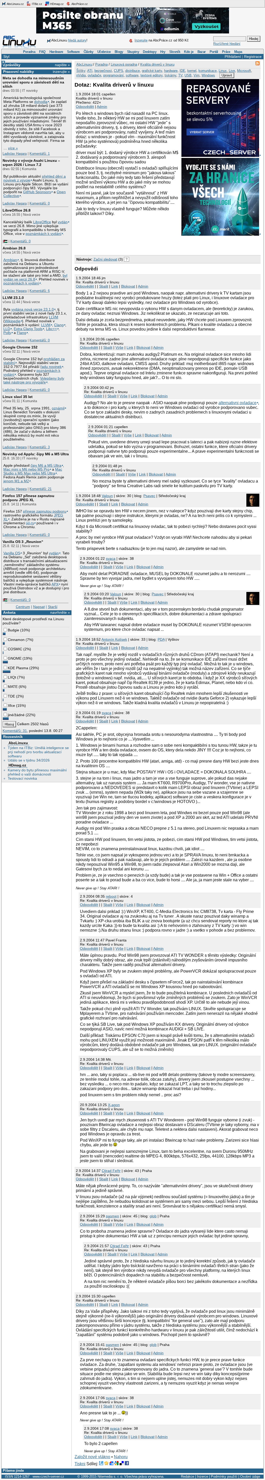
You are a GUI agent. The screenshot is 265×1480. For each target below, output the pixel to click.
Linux (223, 71)
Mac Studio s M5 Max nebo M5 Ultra (32, 471)
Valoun (107, 496)
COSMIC (15, 649)
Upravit (227, 75)
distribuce (132, 71)
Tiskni (80, 1464)
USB (188, 75)
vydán (63, 222)
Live (232, 71)
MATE (13, 687)
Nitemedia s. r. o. (110, 1476)
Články (88, 52)
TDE (11, 696)
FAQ (42, 52)
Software (73, 52)
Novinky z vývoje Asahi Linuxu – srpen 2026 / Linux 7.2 (31, 162)
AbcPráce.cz (79, 3)
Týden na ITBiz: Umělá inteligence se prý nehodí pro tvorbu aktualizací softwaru (38, 752)
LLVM (53, 317)
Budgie (13, 630)
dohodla (40, 102)
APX (54, 584)
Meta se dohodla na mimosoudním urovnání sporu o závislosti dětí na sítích (33, 82)
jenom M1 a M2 (16, 481)
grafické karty (152, 71)
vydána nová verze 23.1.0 (32, 309)
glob (153, 1216)
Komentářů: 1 (40, 154)
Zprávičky (11, 65)
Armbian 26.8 (14, 248)
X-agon (114, 1105)
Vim (197, 75)
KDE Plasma (18, 668)
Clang (59, 325)
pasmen (112, 1216)
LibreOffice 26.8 (17, 210)
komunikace (207, 71)
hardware (171, 71)
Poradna (29, 52)
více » (13, 148)
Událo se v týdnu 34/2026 (29, 760)
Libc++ (51, 329)
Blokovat (128, 286)
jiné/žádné (16, 715)
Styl (6, 56)
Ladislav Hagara (15, 154)
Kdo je (188, 52)
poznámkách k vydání (43, 234)
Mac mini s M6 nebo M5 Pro (26, 469)
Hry (162, 52)
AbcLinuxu (18, 743)
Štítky (80, 71)
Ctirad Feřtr (111, 1171)
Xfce (11, 705)
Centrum (23, 607)
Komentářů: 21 (40, 489)
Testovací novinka (22, 778)
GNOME (14, 658)
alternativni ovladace (237, 403)
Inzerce (202, 1476)
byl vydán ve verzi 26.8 (35, 277)
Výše (119, 347)
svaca (110, 558)
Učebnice (104, 52)
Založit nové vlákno (92, 1457)
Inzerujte (141, 40)
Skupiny (133, 52)
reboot (111, 896)
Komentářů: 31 (15, 731)
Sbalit (103, 286)
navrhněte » (60, 612)
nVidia (81, 75)
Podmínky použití (224, 1476)
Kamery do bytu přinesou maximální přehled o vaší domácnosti (37, 772)
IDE (182, 71)
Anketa (9, 612)
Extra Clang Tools (28, 329)
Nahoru (121, 1457)
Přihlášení (233, 56)
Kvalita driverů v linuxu (157, 64)
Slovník (174, 52)
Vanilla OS (11, 553)
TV (180, 75)
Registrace (253, 56)
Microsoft (244, 71)
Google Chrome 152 (20, 347)
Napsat (39, 607)
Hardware (56, 52)
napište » (62, 65)
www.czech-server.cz (48, 1476)
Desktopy (149, 52)
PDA (161, 639)
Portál (214, 52)
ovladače (94, 75)
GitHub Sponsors (37, 192)
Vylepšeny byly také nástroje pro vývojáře (33, 380)
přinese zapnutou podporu (44, 511)
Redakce (187, 1476)
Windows (208, 75)
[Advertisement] (135, 244)
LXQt (12, 677)
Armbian (10, 260)
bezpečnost (103, 71)
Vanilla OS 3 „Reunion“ (23, 542)
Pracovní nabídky (18, 71)
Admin (102, 106)
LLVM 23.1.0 (13, 298)
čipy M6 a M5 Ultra (46, 465)
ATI (89, 71)
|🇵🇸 (5, 241)
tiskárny (170, 75)
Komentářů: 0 (40, 203)
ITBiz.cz (36, 3)
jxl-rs (30, 523)
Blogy (119, 52)
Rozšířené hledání (226, 44)
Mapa (238, 52)
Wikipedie (12, 321)
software (132, 75)
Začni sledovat (105, 259)
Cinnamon (16, 640)
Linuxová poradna (124, 64)
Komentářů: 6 (40, 291)
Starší (52, 607)
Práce (226, 52)
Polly (7, 333)
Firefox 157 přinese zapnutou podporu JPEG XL (28, 498)
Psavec (149, 496)
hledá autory (77, 40)
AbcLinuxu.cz (15, 3)
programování (113, 75)
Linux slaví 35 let (18, 397)
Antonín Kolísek (114, 639)
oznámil (58, 408)
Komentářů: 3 (40, 447)
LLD (6, 329)
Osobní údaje (250, 1476)
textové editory (152, 75)
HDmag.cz (56, 3)
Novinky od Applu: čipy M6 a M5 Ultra (36, 454)
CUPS (118, 71)
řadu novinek (51, 367)
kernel (191, 71)
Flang (21, 333)
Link (114, 286)
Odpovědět (85, 106)
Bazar (201, 52)
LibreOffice (42, 222)
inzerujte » (61, 71)
